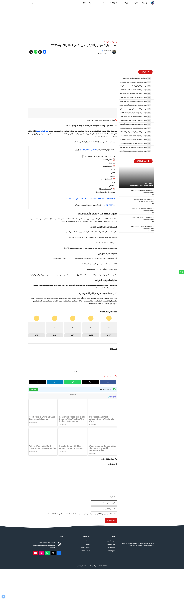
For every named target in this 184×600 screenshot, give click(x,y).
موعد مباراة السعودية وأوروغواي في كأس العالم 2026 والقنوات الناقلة (128, 109)
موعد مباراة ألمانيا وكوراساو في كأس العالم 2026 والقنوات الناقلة (129, 132)
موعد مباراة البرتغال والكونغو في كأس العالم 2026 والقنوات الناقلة (129, 86)
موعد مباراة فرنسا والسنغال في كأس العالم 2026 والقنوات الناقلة (129, 101)
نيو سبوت (145, 3)
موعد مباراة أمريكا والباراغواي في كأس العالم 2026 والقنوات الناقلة (129, 147)
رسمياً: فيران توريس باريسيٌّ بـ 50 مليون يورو (135, 78)
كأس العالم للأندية (108, 42)
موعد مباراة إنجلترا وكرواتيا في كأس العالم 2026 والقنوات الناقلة (129, 82)
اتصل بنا (88, 501)
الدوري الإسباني (111, 501)
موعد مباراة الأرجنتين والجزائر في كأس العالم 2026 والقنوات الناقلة (129, 94)
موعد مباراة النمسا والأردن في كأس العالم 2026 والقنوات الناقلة (129, 90)
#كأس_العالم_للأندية (87, 101)
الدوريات (126, 3)
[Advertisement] (92, 22)
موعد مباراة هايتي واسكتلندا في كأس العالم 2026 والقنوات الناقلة (129, 136)
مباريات (136, 3)
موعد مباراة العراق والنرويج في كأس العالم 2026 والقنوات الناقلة (129, 97)
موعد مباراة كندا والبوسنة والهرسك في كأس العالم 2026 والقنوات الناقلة (127, 151)
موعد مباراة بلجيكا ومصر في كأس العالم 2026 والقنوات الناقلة (130, 113)
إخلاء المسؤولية (85, 505)
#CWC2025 (83, 150)
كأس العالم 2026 (88, 3)
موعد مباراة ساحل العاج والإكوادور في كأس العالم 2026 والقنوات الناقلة (127, 124)
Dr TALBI (108, 51)
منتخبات (103, 3)
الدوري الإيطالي (111, 508)
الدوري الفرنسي (111, 505)
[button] (32, 3)
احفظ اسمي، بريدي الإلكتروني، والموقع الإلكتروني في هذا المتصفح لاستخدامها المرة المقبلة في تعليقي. (80, 471)
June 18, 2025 (107, 157)
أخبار (114, 42)
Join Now (33, 347)
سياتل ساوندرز (107, 333)
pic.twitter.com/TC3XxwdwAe (101, 150)
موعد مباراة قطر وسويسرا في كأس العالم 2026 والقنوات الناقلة (129, 143)
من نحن (88, 498)
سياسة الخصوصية (85, 508)
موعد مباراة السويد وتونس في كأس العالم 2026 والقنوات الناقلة (129, 117)
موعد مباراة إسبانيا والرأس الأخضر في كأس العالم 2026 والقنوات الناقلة (128, 120)
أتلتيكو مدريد (113, 333)
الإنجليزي (109, 498)
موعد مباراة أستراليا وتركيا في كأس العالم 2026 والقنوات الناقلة (129, 128)
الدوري (113, 498)
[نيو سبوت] (152, 3)
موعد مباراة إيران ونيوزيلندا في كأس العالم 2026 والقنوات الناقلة (129, 105)
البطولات (114, 3)
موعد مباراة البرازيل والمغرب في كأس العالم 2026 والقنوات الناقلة (129, 140)
